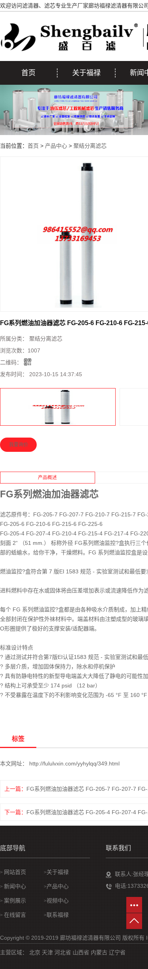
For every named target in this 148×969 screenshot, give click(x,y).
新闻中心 (15, 886)
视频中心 (58, 900)
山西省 (81, 952)
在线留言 (15, 915)
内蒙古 (99, 952)
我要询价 (18, 444)
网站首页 (15, 872)
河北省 (62, 952)
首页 (28, 73)
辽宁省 (117, 952)
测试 (118, 571)
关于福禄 (86, 73)
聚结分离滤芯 (90, 146)
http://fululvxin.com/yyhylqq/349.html (74, 763)
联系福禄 (58, 915)
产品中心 (56, 146)
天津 (47, 952)
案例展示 (15, 900)
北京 (34, 952)
